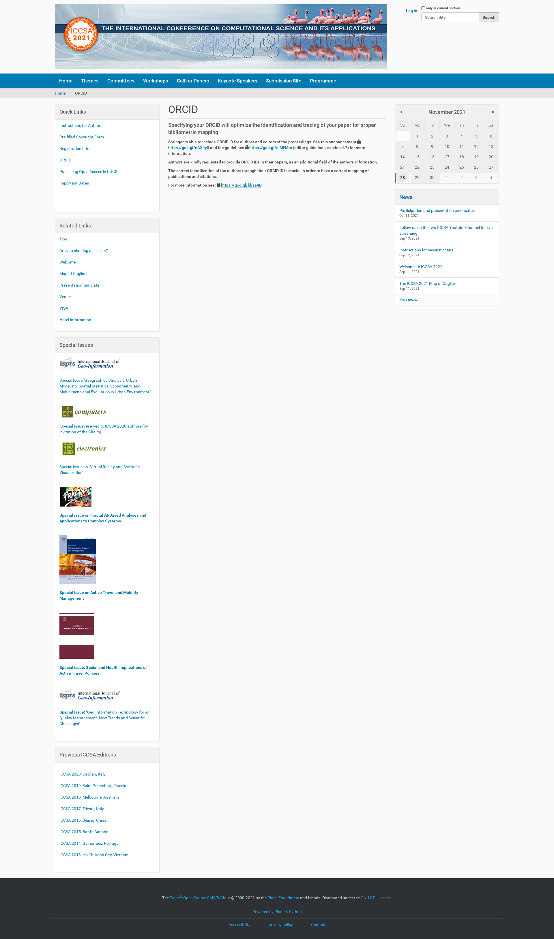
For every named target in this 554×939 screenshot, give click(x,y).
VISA (63, 308)
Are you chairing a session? (83, 250)
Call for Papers (193, 81)
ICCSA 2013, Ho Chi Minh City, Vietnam (93, 855)
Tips (63, 239)
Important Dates (74, 183)
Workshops (155, 81)
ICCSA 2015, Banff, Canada (83, 831)
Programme (323, 81)
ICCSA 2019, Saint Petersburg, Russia (92, 785)
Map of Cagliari (73, 273)
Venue (65, 296)
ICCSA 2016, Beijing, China (82, 820)
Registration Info (74, 148)
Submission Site (283, 81)
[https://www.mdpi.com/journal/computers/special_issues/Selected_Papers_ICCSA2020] (84, 411)
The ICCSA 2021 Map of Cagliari (427, 283)
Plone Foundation (283, 897)
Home (65, 81)
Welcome (67, 262)
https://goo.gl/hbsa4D (241, 185)
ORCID (65, 160)
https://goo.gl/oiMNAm (270, 147)
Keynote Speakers (237, 81)
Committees (120, 81)
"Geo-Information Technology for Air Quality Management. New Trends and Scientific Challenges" (104, 718)
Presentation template (79, 285)
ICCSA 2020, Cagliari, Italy (82, 774)
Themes (90, 81)
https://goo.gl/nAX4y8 (188, 147)
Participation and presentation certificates (437, 210)
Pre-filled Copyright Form (81, 137)
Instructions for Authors (80, 125)
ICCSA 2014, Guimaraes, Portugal (89, 843)
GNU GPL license (376, 897)
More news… (408, 300)
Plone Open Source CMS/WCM (198, 897)
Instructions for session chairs (426, 250)
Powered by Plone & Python (277, 911)
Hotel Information (75, 319)
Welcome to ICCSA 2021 (420, 266)
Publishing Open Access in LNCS (88, 171)
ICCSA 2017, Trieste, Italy (81, 808)
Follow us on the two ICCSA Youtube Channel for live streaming (446, 230)
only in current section (443, 8)
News (405, 197)
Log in (411, 10)
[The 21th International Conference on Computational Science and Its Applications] (221, 36)
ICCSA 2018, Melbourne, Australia (89, 797)
